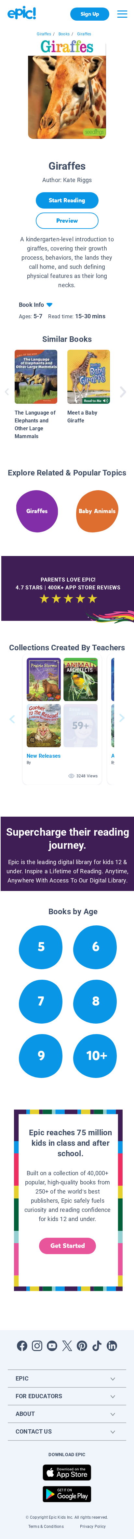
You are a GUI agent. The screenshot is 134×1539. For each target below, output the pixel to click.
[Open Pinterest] (82, 1346)
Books (64, 34)
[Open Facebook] (22, 1346)
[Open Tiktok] (97, 1346)
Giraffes (44, 34)
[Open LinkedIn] (112, 1346)
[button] (62, 719)
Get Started (67, 1245)
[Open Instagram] (37, 1346)
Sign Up (90, 13)
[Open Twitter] (67, 1346)
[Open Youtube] (52, 1346)
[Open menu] (122, 14)
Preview (67, 221)
